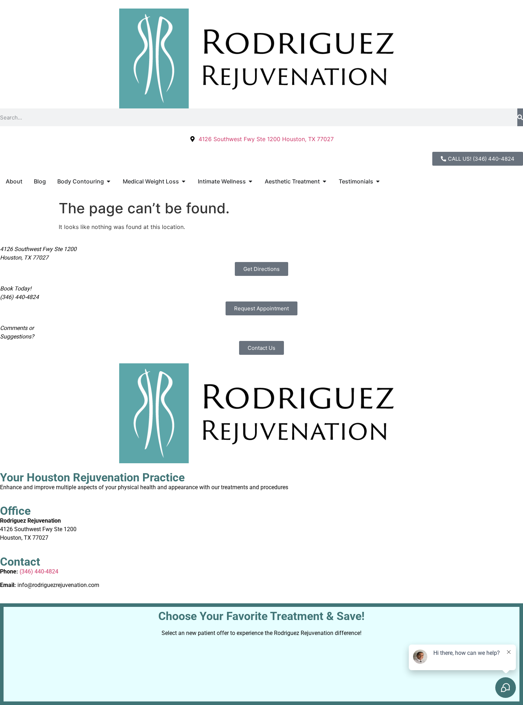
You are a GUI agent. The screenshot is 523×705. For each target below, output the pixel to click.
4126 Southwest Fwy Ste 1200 (38, 529)
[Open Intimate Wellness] (250, 181)
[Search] (520, 117)
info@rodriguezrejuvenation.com (58, 585)
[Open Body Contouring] (108, 181)
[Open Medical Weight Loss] (183, 181)
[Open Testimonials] (378, 181)
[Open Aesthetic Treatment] (324, 181)
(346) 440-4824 (39, 571)
